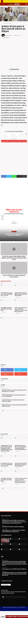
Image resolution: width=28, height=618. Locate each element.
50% (3, 216)
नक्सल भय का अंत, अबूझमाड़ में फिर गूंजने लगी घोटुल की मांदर (14, 234)
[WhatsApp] (14, 176)
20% (3, 215)
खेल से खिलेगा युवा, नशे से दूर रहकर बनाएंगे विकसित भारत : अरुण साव (6, 294)
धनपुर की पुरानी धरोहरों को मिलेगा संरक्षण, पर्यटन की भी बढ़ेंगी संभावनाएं (21, 294)
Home (3, 23)
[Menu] (26, 4)
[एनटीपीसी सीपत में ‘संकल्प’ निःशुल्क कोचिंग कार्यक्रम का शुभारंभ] (14, 551)
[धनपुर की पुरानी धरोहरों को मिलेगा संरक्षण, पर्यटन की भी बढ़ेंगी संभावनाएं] (21, 288)
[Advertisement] (14, 54)
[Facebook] (3, 176)
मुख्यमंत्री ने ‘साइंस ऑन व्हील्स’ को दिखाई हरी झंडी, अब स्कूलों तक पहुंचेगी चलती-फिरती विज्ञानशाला (20, 447)
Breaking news (9, 23)
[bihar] (14, 4)
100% (3, 219)
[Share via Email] (19, 176)
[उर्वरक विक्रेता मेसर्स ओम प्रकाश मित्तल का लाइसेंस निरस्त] (7, 302)
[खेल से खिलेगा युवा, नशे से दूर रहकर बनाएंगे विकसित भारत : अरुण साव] (7, 288)
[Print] (24, 176)
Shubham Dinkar (8, 35)
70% (3, 218)
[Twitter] (8, 176)
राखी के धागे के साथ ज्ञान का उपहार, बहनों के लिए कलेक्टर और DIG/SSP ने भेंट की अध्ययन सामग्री (21, 309)
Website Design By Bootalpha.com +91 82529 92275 (14, 607)
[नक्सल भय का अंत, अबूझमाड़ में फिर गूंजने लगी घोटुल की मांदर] (5, 540)
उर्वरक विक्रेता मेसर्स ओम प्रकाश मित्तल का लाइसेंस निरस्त (6, 309)
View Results (14, 223)
